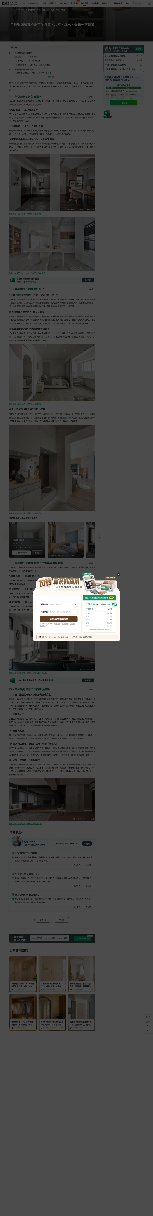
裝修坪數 (44, 604)
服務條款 (57, 624)
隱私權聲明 (65, 624)
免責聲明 (42, 626)
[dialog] (76, 608)
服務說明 (72, 624)
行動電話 (44, 612)
